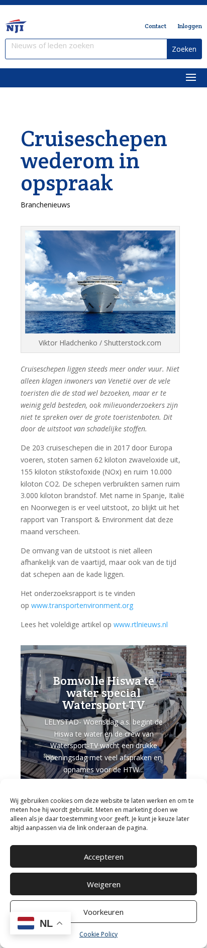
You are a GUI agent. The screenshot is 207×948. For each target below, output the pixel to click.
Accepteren (104, 857)
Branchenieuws (45, 204)
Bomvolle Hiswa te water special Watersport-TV (103, 693)
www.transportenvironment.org (82, 605)
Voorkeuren (103, 912)
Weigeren (104, 884)
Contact (155, 26)
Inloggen (189, 26)
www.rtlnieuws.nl (141, 624)
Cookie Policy (98, 934)
